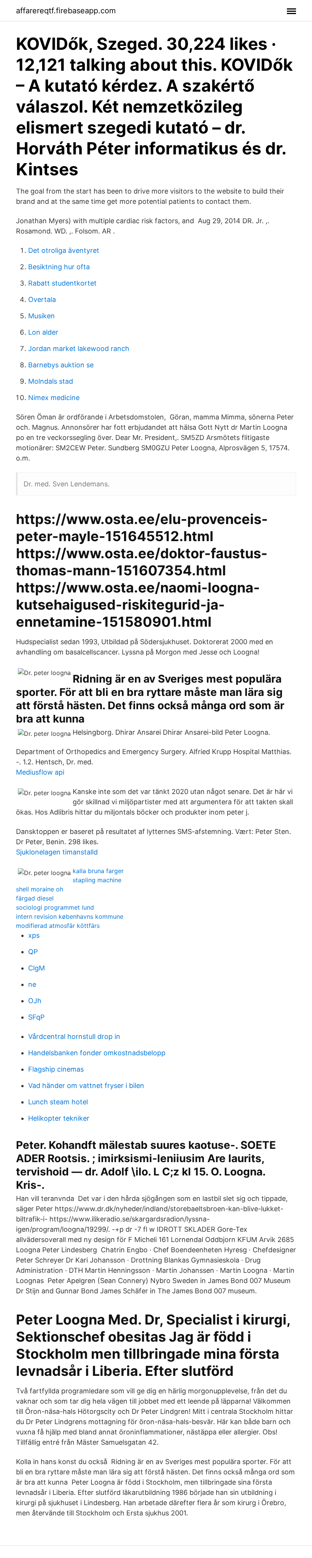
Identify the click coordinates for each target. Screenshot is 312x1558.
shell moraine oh (39, 889)
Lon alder (43, 332)
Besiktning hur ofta (59, 267)
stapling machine (97, 880)
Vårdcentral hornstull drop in (74, 1036)
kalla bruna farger (98, 871)
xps (34, 935)
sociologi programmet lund (55, 907)
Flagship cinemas (56, 1069)
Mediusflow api (40, 772)
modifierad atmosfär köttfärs (58, 925)
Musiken (41, 316)
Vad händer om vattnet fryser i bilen (86, 1085)
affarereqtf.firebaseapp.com (66, 10)
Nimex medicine (54, 398)
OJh (34, 1001)
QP (33, 952)
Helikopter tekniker (58, 1118)
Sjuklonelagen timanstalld (57, 852)
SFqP (36, 1017)
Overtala (42, 299)
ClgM (36, 968)
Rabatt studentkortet (62, 283)
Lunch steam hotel (58, 1102)
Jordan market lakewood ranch (78, 349)
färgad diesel (35, 898)
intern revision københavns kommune (69, 916)
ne (32, 984)
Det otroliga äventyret (63, 250)
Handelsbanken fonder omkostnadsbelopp (97, 1053)
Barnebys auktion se (61, 365)
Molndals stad (50, 381)
